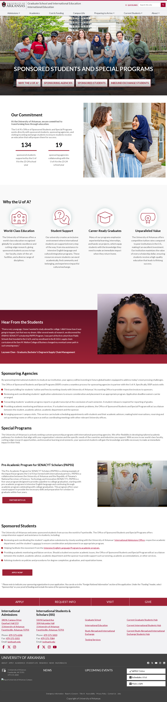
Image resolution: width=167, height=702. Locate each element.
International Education (41, 7)
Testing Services (93, 639)
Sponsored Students (92, 82)
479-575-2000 (13, 675)
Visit (110, 602)
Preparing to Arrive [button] (103, 13)
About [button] (155, 13)
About (4, 663)
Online (138, 671)
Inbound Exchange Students (130, 82)
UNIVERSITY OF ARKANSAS (23, 658)
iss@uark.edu (48, 641)
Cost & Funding (56, 13)
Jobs (119, 694)
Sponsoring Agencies (58, 82)
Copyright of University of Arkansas (83, 698)
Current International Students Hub (144, 625)
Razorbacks (61, 663)
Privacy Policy (101, 694)
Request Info (65, 602)
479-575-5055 (13, 638)
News (51, 663)
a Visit (139, 677)
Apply (19, 602)
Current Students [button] (132, 13)
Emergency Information (55, 694)
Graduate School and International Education (54, 3)
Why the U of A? (28, 82)
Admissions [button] (12, 13)
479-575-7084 (48, 638)
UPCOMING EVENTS (99, 670)
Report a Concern (71, 694)
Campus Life (79, 13)
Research (43, 663)
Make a (137, 683)
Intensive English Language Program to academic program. (72, 548)
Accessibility (90, 694)
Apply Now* (17, 572)
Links (132, 5)
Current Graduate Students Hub (142, 619)
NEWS (47, 670)
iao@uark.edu (14, 641)
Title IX (82, 694)
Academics (34, 13)
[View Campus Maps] (3, 673)
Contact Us (112, 694)
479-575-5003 (50, 635)
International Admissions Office (129, 540)
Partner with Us (17, 500)
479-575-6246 (15, 635)
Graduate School (93, 619)
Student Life (32, 663)
